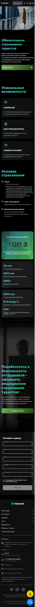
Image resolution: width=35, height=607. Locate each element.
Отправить (17, 487)
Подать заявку (8, 67)
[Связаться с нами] (30, 593)
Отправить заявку (17, 411)
